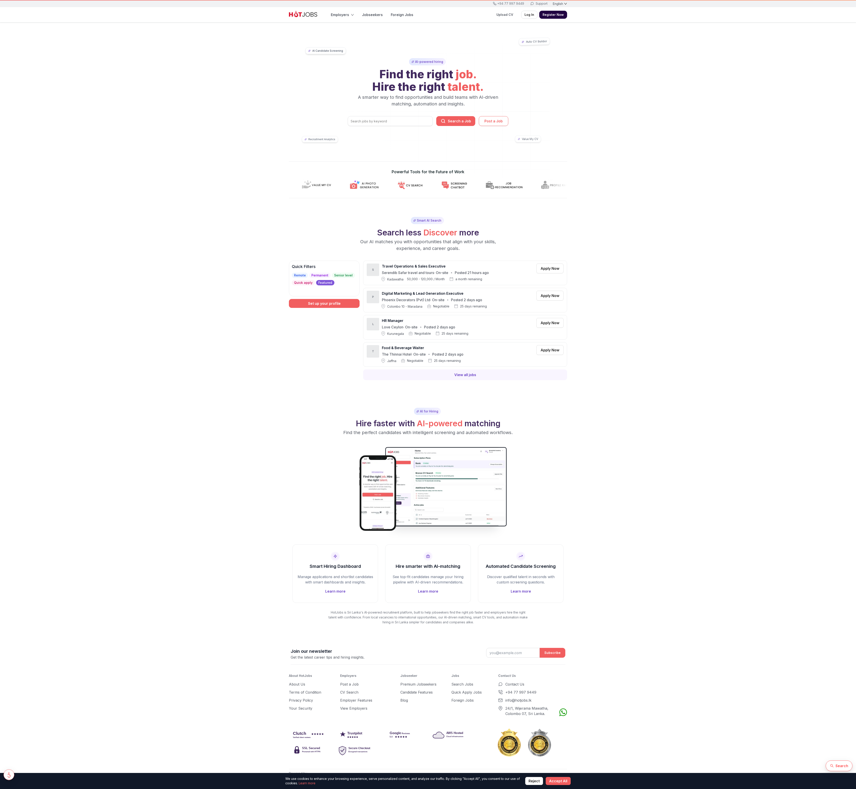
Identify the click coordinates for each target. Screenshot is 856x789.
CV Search (349, 692)
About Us (297, 684)
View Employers (353, 708)
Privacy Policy (301, 700)
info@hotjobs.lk (518, 700)
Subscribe (552, 653)
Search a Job (459, 121)
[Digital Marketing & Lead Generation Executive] (465, 300)
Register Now (553, 14)
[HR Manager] (465, 327)
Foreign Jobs (462, 700)
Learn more (307, 783)
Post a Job (493, 121)
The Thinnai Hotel (397, 354)
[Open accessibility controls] (9, 774)
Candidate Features (416, 692)
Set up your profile (324, 303)
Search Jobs (462, 684)
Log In (529, 14)
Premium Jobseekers (418, 684)
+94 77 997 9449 (520, 692)
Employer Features (356, 700)
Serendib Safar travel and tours (408, 272)
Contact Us (514, 684)
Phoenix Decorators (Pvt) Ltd (406, 300)
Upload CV (504, 14)
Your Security (300, 708)
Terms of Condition (305, 692)
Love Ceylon (392, 327)
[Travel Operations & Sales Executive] (465, 273)
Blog (404, 700)
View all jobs (465, 375)
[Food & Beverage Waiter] (465, 354)
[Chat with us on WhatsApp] (563, 712)
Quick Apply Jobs (466, 692)
